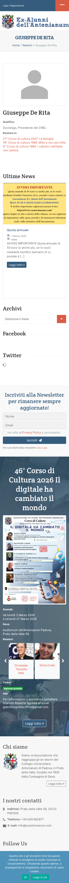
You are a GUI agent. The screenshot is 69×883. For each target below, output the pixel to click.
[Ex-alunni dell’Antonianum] (34, 21)
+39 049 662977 (32, 819)
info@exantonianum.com (35, 825)
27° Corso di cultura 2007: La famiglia (28, 139)
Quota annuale (17, 230)
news (14, 239)
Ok (25, 877)
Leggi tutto (16, 264)
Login (5, 5)
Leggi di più (40, 877)
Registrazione (17, 5)
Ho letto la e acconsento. (34, 432)
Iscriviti (32, 440)
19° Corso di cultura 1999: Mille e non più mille (34, 142)
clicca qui (42, 447)
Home (16, 45)
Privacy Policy (31, 432)
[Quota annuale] (34, 204)
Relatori (27, 45)
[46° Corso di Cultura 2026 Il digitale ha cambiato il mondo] (34, 559)
